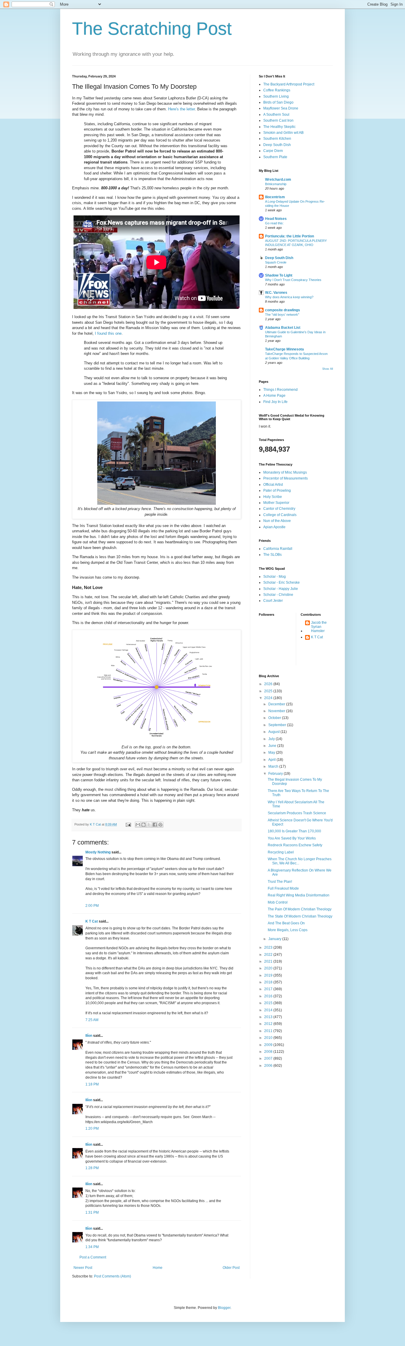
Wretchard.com (278, 179)
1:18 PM (92, 1084)
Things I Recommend (280, 390)
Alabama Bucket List (282, 328)
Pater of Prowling (277, 490)
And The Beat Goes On (286, 923)
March (273, 766)
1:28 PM (92, 1168)
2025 (268, 691)
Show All (327, 368)
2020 (268, 968)
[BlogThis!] (143, 825)
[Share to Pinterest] (160, 825)
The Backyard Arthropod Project (288, 84)
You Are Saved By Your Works (292, 838)
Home (157, 1268)
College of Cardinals (279, 515)
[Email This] (138, 825)
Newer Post (83, 1268)
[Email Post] (128, 824)
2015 (268, 1003)
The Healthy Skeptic (279, 127)
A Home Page (274, 395)
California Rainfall (277, 549)
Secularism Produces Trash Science (297, 813)
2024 (268, 698)
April (272, 760)
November (277, 711)
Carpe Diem (273, 151)
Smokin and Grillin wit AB (283, 133)
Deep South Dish (277, 145)
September (277, 725)
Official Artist (273, 484)
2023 (268, 947)
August (274, 732)
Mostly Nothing (98, 852)
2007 (268, 1058)
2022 (268, 955)
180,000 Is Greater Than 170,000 (294, 831)
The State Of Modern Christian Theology (300, 916)
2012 (268, 1024)
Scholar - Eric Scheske (281, 582)
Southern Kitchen (277, 138)
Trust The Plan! (280, 882)
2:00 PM (92, 906)
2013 (268, 1017)
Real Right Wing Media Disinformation (298, 895)
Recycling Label (281, 852)
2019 (268, 975)
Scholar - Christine (278, 595)
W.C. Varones (276, 293)
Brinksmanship (275, 184)
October (275, 718)
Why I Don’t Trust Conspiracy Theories (293, 280)
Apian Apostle (274, 527)
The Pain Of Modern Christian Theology (299, 909)
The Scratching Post (152, 29)
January (275, 939)
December (277, 704)
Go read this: (274, 223)
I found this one (108, 333)
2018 (268, 982)
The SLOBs (272, 555)
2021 (268, 961)
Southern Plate (275, 157)
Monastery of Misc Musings (285, 472)
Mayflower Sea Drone (280, 108)
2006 (268, 1066)
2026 (268, 684)
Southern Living (276, 96)
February (276, 774)
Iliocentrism (275, 197)
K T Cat (91, 921)
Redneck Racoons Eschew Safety (295, 845)
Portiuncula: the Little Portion (289, 236)
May (272, 752)
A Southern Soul (276, 114)
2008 (268, 1052)
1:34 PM (92, 1247)
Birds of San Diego (278, 102)
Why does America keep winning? (289, 297)
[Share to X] (149, 825)
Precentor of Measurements (285, 478)
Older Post (231, 1268)
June (272, 746)
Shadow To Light (278, 275)
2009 (268, 1045)
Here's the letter (181, 109)
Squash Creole (275, 262)
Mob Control (278, 902)
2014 (268, 1010)
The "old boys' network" (282, 314)
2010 (268, 1038)
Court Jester (273, 601)
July (272, 739)
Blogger (224, 1308)
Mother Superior (276, 503)
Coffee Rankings (276, 90)
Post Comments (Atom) (112, 1276)
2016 (268, 996)
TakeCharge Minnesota (284, 349)
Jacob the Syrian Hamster (319, 626)
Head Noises (276, 219)
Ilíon (88, 1036)
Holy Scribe (272, 497)
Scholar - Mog (274, 576)
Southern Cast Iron (278, 120)
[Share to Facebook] (155, 825)
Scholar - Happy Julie (280, 589)
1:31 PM (92, 1212)
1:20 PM (92, 1128)
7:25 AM (91, 1020)
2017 (268, 989)
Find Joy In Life (275, 402)
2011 (268, 1031)
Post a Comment (92, 1257)
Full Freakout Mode (283, 888)
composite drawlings (282, 310)
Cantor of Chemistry (279, 509)
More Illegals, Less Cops (287, 930)
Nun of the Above (277, 521)
